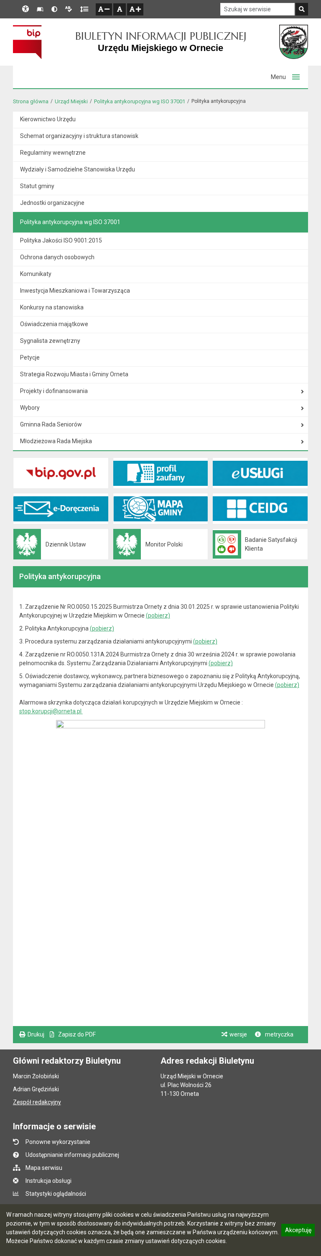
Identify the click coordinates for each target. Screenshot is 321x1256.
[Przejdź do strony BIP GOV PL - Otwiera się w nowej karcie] (27, 42)
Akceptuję (298, 1231)
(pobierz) (158, 615)
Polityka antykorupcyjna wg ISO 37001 (139, 101)
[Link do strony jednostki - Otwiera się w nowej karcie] (293, 42)
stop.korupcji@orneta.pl (51, 711)
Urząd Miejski (71, 101)
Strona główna (30, 101)
